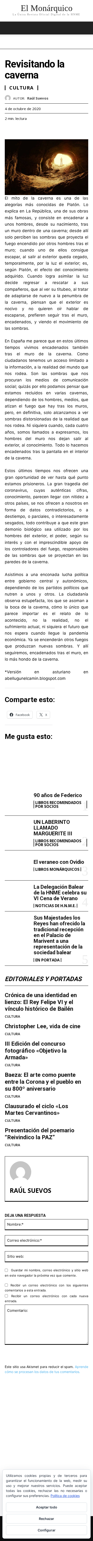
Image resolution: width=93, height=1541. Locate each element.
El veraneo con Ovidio (59, 862)
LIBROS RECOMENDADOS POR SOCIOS (58, 804)
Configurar (47, 1530)
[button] (86, 28)
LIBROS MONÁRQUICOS (57, 869)
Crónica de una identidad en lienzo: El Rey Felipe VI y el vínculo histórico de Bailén (41, 1002)
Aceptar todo (46, 1507)
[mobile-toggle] (8, 28)
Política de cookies (65, 1496)
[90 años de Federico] (17, 800)
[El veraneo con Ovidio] (17, 865)
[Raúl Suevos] (9, 98)
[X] (20, 130)
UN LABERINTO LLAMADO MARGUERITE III (53, 828)
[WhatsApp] (42, 130)
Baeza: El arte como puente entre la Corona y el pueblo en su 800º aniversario (43, 1082)
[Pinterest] (31, 130)
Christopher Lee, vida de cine (42, 1026)
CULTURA (12, 1016)
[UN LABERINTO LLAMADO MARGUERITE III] (17, 830)
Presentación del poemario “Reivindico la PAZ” (39, 1134)
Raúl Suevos (37, 98)
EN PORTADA (47, 960)
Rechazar (46, 1519)
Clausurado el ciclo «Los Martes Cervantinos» (36, 1110)
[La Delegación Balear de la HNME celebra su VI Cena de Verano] (17, 895)
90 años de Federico (58, 795)
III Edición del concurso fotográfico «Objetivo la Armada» (36, 1050)
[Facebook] (9, 130)
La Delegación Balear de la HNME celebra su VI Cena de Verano (60, 892)
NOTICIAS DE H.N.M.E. (55, 906)
